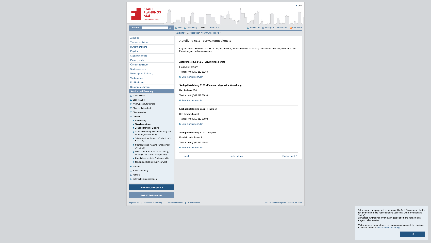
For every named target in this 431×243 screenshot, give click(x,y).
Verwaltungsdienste (210, 33)
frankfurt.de (255, 27)
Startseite (179, 33)
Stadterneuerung (138, 69)
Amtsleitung (140, 120)
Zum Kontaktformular (192, 77)
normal (213, 27)
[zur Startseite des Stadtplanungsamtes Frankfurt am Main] (145, 21)
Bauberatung (139, 100)
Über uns (194, 33)
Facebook (282, 27)
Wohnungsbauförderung (141, 73)
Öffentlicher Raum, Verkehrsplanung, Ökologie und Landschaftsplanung (152, 153)
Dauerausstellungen (140, 87)
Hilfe (180, 27)
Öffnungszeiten (139, 112)
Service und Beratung (141, 91)
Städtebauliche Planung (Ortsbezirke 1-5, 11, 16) (153, 139)
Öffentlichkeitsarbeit (142, 108)
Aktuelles (134, 38)
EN (300, 5)
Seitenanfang (236, 156)
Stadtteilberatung (140, 170)
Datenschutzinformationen (145, 179)
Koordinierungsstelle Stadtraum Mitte (152, 158)
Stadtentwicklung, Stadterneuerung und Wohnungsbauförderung (153, 133)
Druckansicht (288, 156)
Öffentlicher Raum (139, 64)
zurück (186, 156)
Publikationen (136, 82)
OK (412, 234)
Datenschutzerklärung (153, 203)
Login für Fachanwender (151, 195)
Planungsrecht (137, 60)
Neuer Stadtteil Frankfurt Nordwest (151, 162)
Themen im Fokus (139, 42)
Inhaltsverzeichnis (175, 203)
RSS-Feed (297, 27)
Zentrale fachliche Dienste (147, 128)
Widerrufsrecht (194, 203)
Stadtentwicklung (138, 56)
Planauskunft (139, 95)
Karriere (136, 166)
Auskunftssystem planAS (151, 187)
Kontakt (136, 175)
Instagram (269, 27)
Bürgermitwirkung (138, 47)
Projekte (134, 51)
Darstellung (192, 27)
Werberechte (136, 78)
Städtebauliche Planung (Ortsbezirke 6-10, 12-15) (153, 146)
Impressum (134, 203)
